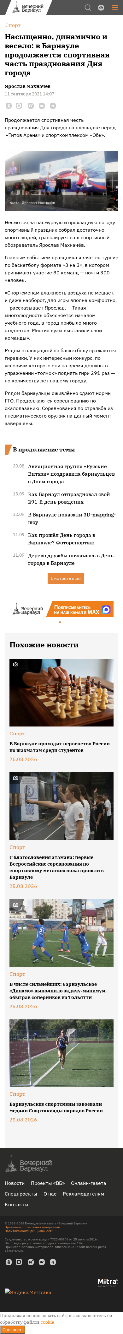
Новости (15, 1183)
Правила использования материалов (32, 1227)
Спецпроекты (21, 1194)
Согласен (13, 1329)
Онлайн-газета (88, 1183)
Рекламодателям (83, 1194)
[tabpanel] (61, 609)
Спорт (17, 733)
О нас (50, 1194)
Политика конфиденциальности (29, 1231)
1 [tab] (60, 622)
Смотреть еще (66, 578)
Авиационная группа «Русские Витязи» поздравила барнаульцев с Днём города (71, 473)
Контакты (16, 1204)
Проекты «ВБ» (48, 1183)
